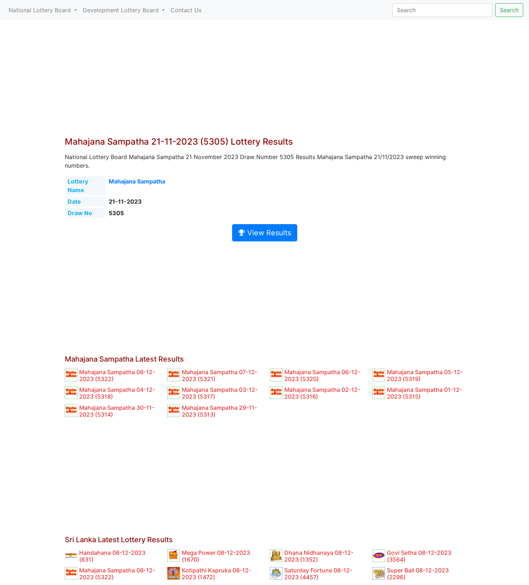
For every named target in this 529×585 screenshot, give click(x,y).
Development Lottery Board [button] (121, 10)
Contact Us (186, 10)
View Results (268, 232)
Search (509, 10)
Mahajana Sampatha (137, 181)
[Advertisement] (264, 82)
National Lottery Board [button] (41, 10)
